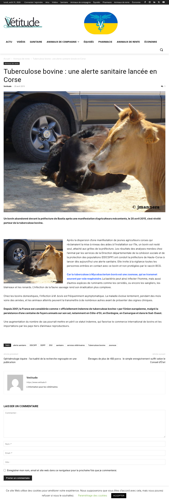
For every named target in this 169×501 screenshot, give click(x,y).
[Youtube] (163, 2)
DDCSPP (33, 345)
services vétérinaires (76, 345)
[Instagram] (150, 2)
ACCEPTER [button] (118, 495)
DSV (50, 345)
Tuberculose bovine (96, 345)
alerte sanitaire (19, 345)
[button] (161, 50)
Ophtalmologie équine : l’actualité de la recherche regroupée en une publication (40, 360)
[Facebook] (145, 2)
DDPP (42, 345)
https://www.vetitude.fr (37, 382)
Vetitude (8, 86)
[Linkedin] (154, 2)
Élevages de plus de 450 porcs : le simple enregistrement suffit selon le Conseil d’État (126, 360)
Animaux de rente (21, 58)
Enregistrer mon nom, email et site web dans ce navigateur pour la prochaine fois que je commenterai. (62, 470)
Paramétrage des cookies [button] (92, 495)
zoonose (112, 345)
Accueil (7, 58)
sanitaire (60, 345)
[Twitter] (159, 2)
